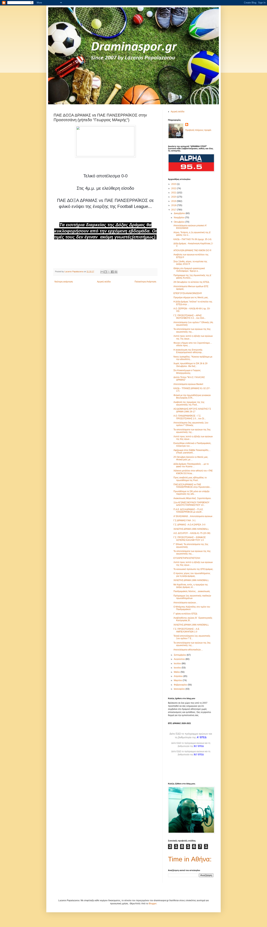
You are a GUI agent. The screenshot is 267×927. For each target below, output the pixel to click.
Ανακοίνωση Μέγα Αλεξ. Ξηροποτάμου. (192, 498)
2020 (174, 197)
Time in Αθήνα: (190, 859)
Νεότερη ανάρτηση (63, 281)
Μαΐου (177, 672)
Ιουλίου (178, 663)
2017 (174, 209)
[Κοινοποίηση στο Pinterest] (116, 272)
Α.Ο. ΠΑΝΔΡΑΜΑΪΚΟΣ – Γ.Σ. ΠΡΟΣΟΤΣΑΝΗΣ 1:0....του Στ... (189, 417)
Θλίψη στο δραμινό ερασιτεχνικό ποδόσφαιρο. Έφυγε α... (189, 269)
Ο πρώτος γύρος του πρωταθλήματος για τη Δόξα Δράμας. (191, 574)
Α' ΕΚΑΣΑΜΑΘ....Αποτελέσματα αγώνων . (193, 516)
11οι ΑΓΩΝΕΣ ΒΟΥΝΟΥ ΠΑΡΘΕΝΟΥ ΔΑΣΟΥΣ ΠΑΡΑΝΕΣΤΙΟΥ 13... (191, 503)
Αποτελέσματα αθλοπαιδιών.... (188, 649)
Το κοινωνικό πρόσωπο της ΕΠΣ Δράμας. (193, 569)
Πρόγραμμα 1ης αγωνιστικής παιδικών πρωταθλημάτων (192, 597)
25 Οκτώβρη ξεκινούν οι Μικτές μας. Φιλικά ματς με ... (190, 458)
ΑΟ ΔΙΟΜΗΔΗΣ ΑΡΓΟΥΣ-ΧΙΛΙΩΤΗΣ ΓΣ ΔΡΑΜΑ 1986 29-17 (192, 410)
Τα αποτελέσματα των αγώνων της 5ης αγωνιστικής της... (192, 430)
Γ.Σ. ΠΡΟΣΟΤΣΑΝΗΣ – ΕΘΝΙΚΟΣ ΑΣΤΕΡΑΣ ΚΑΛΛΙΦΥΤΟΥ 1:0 (189, 538)
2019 (174, 201)
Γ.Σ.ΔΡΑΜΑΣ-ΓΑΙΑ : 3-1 (184, 520)
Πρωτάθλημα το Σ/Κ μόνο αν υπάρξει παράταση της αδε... (191, 492)
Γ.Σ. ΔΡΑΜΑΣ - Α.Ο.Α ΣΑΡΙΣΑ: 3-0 (189, 524)
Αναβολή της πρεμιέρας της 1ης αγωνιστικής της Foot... (189, 403)
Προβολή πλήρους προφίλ (198, 130)
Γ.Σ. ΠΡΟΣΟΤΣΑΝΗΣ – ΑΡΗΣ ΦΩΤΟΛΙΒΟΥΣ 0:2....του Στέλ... (189, 316)
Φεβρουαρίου (181, 684)
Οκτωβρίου (179, 222)
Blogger (152, 903)
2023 (174, 184)
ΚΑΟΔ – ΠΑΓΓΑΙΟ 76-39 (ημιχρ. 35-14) (192, 239)
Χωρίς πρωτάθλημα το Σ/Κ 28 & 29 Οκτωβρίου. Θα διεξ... (190, 364)
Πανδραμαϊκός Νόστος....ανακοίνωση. (191, 591)
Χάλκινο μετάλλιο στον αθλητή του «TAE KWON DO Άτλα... (193, 471)
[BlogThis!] (105, 272)
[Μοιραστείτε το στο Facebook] (112, 272)
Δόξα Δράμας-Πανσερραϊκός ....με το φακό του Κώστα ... (191, 465)
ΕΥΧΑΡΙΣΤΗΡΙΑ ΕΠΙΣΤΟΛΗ (186, 558)
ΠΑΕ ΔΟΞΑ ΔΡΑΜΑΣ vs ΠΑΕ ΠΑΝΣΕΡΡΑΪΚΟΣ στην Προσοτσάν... (192, 485)
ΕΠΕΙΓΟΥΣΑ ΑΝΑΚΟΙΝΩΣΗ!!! (187, 293)
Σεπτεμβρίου (180, 655)
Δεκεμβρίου (180, 213)
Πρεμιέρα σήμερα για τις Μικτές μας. (191, 297)
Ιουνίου (178, 667)
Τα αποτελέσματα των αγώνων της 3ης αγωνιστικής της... (192, 644)
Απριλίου (178, 676)
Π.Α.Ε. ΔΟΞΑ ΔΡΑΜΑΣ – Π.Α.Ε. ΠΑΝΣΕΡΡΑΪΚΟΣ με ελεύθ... (188, 510)
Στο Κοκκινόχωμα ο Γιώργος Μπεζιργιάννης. (187, 371)
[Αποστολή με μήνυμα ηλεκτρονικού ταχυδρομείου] (102, 272)
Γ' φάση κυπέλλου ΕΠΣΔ (185, 613)
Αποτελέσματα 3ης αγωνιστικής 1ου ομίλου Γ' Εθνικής (190, 424)
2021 (174, 192)
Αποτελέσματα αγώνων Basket (188, 384)
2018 (174, 205)
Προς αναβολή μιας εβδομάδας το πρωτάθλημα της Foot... (190, 478)
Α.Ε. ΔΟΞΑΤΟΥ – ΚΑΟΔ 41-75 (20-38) (191, 533)
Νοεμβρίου (179, 217)
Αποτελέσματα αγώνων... (185, 602)
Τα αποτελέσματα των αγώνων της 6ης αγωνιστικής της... (192, 330)
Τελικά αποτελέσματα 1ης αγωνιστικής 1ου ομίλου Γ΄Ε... (191, 637)
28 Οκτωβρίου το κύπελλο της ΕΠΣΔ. (191, 282)
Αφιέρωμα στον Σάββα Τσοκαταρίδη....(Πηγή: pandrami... (192, 451)
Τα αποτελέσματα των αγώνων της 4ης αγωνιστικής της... (192, 552)
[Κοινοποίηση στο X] (109, 272)
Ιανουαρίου (179, 689)
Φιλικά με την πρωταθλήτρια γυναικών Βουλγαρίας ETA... (192, 396)
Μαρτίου (178, 680)
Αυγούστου (179, 659)
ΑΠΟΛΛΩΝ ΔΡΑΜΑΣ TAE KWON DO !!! (192, 250)
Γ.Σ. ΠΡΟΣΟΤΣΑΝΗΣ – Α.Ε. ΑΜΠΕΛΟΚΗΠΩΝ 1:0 (186, 630)
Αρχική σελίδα (104, 281)
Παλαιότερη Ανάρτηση (145, 281)
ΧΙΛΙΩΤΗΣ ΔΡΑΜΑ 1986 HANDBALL (191, 529)
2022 (174, 188)
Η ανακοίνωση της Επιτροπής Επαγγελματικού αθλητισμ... (188, 351)
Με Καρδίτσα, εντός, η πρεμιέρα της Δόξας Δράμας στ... (190, 585)
